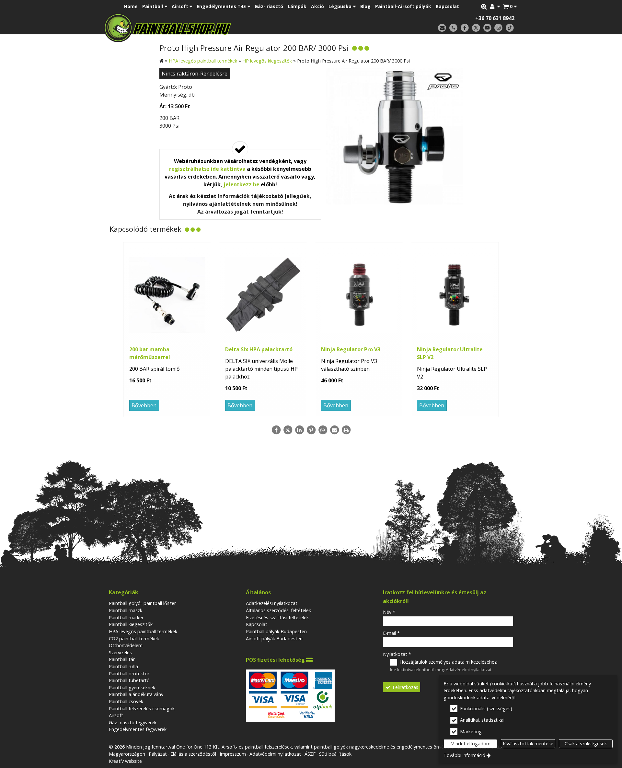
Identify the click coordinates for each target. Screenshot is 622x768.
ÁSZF (310, 754)
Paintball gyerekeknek (132, 687)
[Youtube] (487, 28)
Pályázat (158, 754)
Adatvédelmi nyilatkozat (468, 669)
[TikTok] (509, 28)
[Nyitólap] (213, 27)
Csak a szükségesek (586, 743)
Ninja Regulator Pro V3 (350, 349)
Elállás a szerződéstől (193, 754)
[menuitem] (509, 6)
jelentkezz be (241, 184)
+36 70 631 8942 (494, 18)
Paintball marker (126, 617)
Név (389, 612)
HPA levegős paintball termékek (143, 631)
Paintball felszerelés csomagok (142, 708)
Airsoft (116, 715)
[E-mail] (442, 28)
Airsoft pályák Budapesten (274, 638)
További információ (464, 755)
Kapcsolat (256, 624)
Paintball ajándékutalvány (136, 694)
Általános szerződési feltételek (278, 610)
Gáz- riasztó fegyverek (132, 722)
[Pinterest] (311, 430)
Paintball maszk (125, 610)
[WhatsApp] (322, 430)
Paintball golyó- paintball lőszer (142, 603)
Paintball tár (122, 659)
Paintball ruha (123, 666)
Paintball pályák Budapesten (276, 631)
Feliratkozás (404, 687)
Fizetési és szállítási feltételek (277, 617)
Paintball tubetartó (129, 680)
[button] (509, 6)
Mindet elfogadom (470, 743)
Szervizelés (120, 652)
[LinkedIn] (299, 430)
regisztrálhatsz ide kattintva (207, 168)
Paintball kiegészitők (131, 624)
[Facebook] (464, 28)
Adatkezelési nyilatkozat (271, 603)
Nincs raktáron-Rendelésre (194, 73)
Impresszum (233, 754)
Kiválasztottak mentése (528, 743)
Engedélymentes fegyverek (138, 729)
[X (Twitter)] (476, 28)
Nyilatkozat (397, 654)
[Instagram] (498, 28)
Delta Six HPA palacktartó (259, 349)
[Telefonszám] (453, 28)
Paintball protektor (129, 673)
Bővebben (144, 405)
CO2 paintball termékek (134, 638)
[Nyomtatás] (346, 430)
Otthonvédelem (126, 645)
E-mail (391, 633)
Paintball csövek (126, 701)
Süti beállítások (335, 754)
